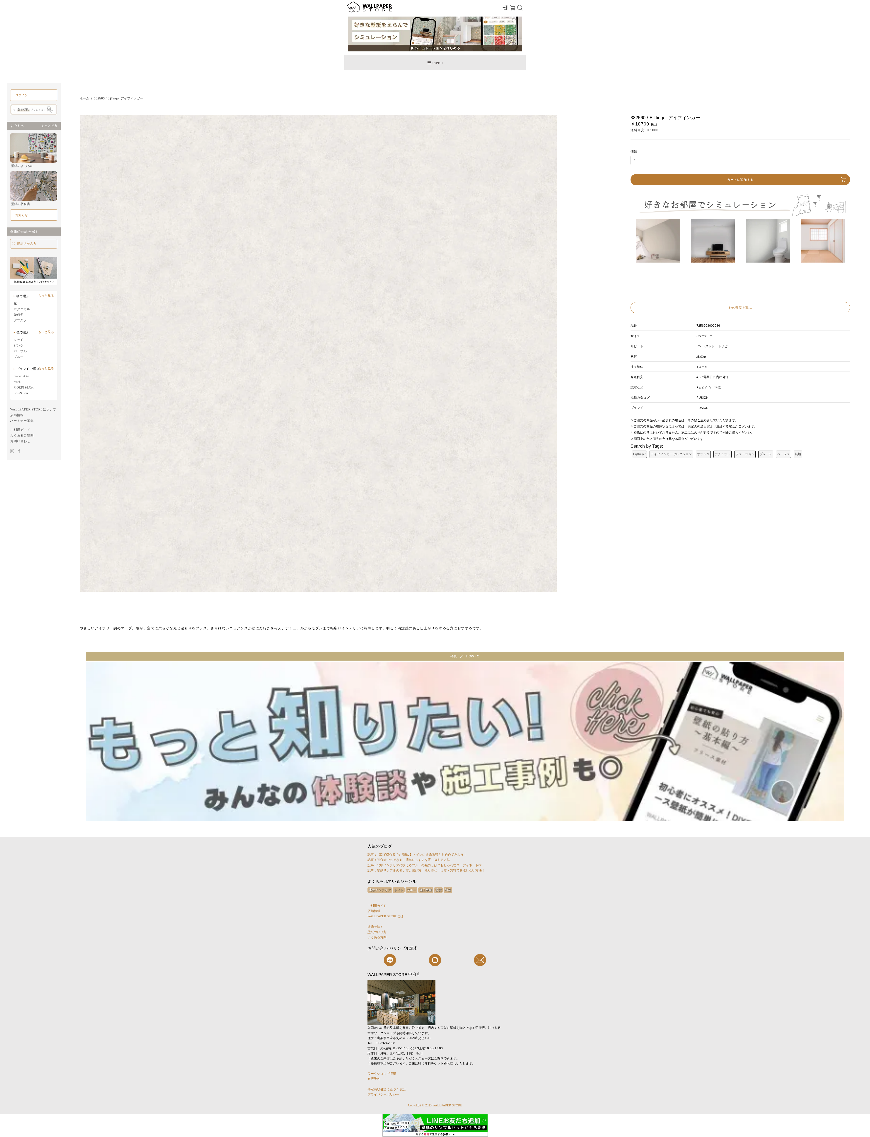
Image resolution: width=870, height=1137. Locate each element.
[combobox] (33, 244)
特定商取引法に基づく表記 (386, 1089)
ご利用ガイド (20, 430)
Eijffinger (639, 454)
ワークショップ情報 (381, 1073)
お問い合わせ (20, 441)
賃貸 (438, 890)
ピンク (19, 345)
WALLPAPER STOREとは (385, 916)
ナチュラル (722, 454)
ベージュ (783, 454)
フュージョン (744, 454)
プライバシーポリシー (383, 1094)
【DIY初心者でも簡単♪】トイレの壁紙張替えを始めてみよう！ (422, 854)
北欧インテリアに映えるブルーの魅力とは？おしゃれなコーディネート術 (429, 865)
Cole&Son (21, 393)
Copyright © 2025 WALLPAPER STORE (435, 1105)
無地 (798, 454)
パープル (20, 351)
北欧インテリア (380, 890)
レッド (19, 340)
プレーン (765, 454)
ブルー (19, 357)
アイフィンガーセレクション (671, 454)
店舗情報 (17, 415)
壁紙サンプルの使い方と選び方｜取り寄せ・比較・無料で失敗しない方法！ (431, 870)
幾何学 (19, 314)
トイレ (399, 890)
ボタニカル (22, 309)
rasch (17, 382)
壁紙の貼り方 (377, 932)
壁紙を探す (375, 926)
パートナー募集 (22, 420)
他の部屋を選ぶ (740, 307)
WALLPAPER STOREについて (33, 409)
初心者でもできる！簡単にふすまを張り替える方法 (413, 860)
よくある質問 (377, 937)
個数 (634, 151)
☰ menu (435, 62)
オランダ (703, 454)
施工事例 (425, 890)
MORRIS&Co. (24, 387)
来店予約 (373, 1079)
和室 (448, 890)
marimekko (21, 376)
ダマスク (20, 320)
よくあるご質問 (22, 435)
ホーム (84, 98)
